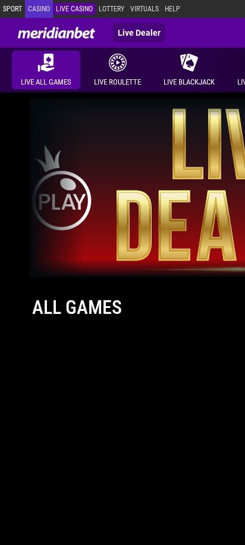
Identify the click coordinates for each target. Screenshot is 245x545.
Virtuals (144, 9)
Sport (12, 9)
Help (172, 9)
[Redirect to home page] (56, 33)
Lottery (111, 9)
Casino (39, 9)
